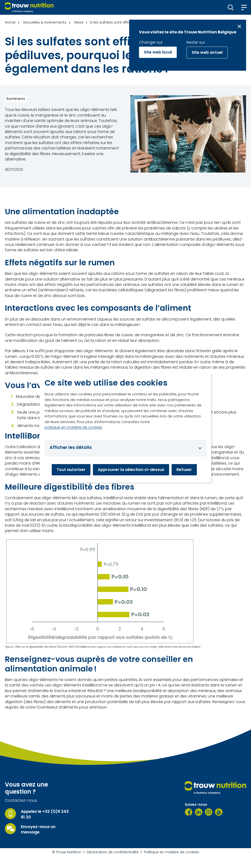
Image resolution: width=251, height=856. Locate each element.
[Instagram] (209, 812)
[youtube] (219, 812)
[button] (231, 7)
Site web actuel (207, 52)
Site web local (158, 52)
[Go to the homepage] (215, 787)
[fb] (188, 812)
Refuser (184, 469)
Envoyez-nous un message (38, 829)
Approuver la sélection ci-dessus (131, 469)
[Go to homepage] (29, 7)
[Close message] (239, 26)
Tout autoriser (71, 469)
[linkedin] (198, 812)
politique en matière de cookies (73, 427)
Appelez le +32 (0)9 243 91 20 (45, 814)
